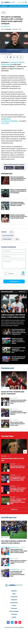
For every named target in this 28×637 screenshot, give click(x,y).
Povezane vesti (6, 174)
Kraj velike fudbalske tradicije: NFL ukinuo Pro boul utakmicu (13, 542)
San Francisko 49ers (8, 235)
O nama (14, 605)
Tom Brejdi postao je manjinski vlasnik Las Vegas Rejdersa (18, 413)
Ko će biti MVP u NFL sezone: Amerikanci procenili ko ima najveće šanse (17, 574)
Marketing (14, 614)
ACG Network (14, 602)
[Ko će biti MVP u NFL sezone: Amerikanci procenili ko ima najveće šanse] (5, 573)
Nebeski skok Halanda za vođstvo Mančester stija (17, 466)
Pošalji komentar (14, 281)
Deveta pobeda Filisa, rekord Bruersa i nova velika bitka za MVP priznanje (18, 551)
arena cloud (14, 597)
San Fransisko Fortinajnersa (16, 62)
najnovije (14, 591)
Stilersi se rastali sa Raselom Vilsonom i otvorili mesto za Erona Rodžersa (18, 191)
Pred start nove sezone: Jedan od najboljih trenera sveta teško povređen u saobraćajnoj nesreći (18, 178)
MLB (11, 558)
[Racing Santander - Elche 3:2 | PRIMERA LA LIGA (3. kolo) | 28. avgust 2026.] (5, 478)
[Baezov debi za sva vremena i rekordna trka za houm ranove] (5, 562)
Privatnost (14, 608)
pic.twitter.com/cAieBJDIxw (9, 121)
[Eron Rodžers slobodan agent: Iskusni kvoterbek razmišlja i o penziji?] (5, 206)
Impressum (14, 599)
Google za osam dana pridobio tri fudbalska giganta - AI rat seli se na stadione (18, 341)
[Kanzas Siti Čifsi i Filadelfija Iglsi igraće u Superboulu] (14, 380)
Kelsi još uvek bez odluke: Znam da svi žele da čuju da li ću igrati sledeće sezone (18, 216)
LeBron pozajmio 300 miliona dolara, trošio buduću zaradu (13, 316)
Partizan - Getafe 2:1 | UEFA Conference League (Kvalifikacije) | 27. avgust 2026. (18, 501)
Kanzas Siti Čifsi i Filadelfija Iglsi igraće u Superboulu (12, 393)
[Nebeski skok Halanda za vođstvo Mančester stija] (5, 467)
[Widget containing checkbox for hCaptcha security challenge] (14, 273)
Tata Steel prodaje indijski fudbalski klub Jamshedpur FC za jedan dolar (18, 350)
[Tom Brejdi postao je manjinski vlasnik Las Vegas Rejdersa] (5, 413)
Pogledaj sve (22, 291)
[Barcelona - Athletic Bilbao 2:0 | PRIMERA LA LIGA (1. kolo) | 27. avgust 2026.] (5, 489)
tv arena (7, 627)
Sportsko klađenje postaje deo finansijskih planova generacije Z (18, 358)
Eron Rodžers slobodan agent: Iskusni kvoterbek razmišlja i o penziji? (17, 204)
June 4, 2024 (5, 123)
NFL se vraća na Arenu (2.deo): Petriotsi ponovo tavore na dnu (17, 424)
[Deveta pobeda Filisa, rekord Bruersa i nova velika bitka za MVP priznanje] (5, 551)
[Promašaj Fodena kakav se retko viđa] (14, 446)
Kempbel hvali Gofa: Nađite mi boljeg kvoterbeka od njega (18, 402)
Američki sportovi (8, 517)
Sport (17, 239)
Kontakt (14, 617)
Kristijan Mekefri (6, 64)
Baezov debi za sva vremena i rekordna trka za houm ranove (18, 562)
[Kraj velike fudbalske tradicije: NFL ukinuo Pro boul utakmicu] (14, 530)
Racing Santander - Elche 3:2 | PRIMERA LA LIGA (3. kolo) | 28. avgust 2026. (17, 478)
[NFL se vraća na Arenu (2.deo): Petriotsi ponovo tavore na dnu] (5, 424)
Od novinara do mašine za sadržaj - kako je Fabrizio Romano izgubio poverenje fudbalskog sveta (19, 332)
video (14, 594)
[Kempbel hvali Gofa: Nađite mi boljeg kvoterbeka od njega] (5, 402)
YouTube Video (7, 436)
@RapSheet (7, 119)
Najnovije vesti (14, 547)
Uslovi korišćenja (14, 611)
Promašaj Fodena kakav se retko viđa (12, 460)
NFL (4, 12)
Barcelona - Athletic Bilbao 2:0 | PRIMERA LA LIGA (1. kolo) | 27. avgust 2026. (18, 489)
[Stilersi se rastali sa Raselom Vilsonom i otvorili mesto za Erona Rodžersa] (5, 193)
